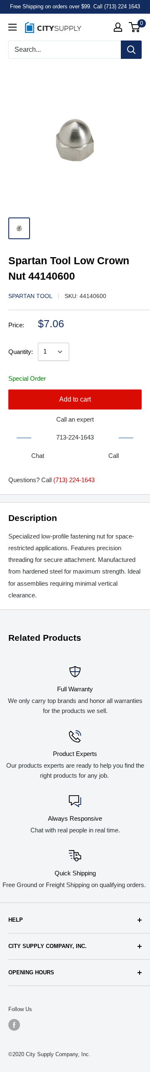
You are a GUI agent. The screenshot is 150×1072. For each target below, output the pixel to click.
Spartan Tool (30, 296)
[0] (135, 27)
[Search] (131, 49)
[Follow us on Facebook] (14, 1025)
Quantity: (20, 351)
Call (113, 455)
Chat (37, 455)
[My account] (118, 27)
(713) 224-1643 (74, 479)
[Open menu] (12, 27)
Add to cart (75, 399)
